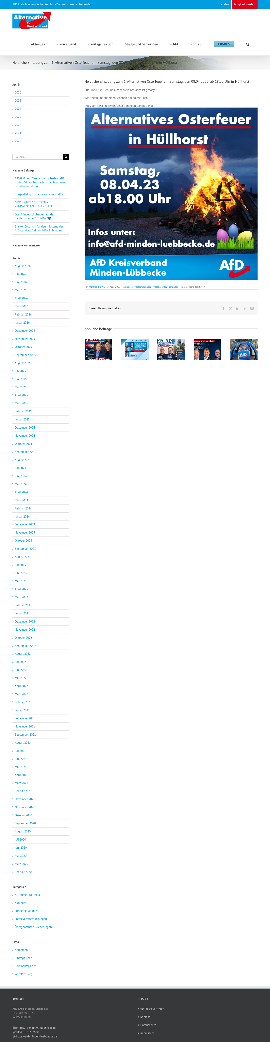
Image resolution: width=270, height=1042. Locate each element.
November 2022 (25, 629)
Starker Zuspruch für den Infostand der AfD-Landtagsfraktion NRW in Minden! (39, 228)
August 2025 (23, 363)
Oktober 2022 (23, 637)
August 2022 (23, 653)
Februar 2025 (23, 411)
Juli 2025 (20, 371)
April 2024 (21, 492)
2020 (18, 141)
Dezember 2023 (25, 524)
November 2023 (25, 532)
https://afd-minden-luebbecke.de (36, 1036)
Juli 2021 (20, 751)
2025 (18, 100)
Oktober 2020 (23, 815)
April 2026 (21, 298)
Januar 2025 (22, 419)
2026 (18, 92)
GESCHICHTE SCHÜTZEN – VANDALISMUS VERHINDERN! (34, 204)
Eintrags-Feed (23, 958)
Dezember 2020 (25, 799)
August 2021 (23, 742)
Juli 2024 (20, 468)
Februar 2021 (23, 791)
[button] (248, 43)
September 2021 (25, 734)
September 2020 (25, 823)
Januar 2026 (22, 322)
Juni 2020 (21, 847)
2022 (18, 125)
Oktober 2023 (23, 540)
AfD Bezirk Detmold (27, 895)
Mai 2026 (20, 290)
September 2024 (25, 452)
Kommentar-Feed (26, 966)
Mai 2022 (20, 678)
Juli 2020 (20, 839)
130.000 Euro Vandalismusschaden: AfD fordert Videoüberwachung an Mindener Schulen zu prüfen (40, 182)
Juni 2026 (21, 282)
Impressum (147, 1033)
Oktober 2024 (23, 444)
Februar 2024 (23, 508)
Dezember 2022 (25, 621)
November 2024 (25, 435)
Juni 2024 (21, 476)
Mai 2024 (20, 484)
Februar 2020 (23, 872)
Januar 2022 (22, 710)
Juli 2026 (20, 274)
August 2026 (23, 266)
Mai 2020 (20, 856)
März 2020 (21, 864)
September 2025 (25, 355)
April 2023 (21, 589)
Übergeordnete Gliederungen (33, 927)
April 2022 (21, 686)
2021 (18, 133)
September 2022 (25, 646)
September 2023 (25, 548)
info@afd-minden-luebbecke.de (36, 1028)
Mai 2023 (20, 581)
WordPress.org (23, 974)
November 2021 (25, 726)
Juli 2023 (20, 565)
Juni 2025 (21, 379)
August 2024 (23, 460)
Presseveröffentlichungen (165, 286)
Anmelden (21, 950)
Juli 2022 (20, 662)
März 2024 (21, 500)
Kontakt (145, 1017)
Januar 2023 (22, 613)
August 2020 (23, 831)
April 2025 (21, 395)
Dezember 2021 (25, 718)
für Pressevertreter (152, 1009)
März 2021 (21, 783)
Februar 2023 (23, 605)
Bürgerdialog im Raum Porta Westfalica (39, 194)
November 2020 (25, 807)
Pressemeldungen (143, 286)
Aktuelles (128, 286)
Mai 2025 (20, 387)
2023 (18, 117)
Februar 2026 (23, 314)
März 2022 (21, 694)
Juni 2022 (21, 670)
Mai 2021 (20, 767)
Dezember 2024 (25, 427)
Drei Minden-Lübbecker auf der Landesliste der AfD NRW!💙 (34, 216)
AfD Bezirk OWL (97, 286)
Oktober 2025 (23, 347)
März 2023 (21, 597)
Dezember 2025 (25, 330)
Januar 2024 (22, 516)
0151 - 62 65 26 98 (28, 1032)
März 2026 (21, 306)
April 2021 (21, 775)
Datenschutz (148, 1025)
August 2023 (23, 557)
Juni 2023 (21, 573)
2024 (18, 108)
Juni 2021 (21, 759)
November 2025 (25, 339)
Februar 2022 (23, 702)
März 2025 (21, 403)
